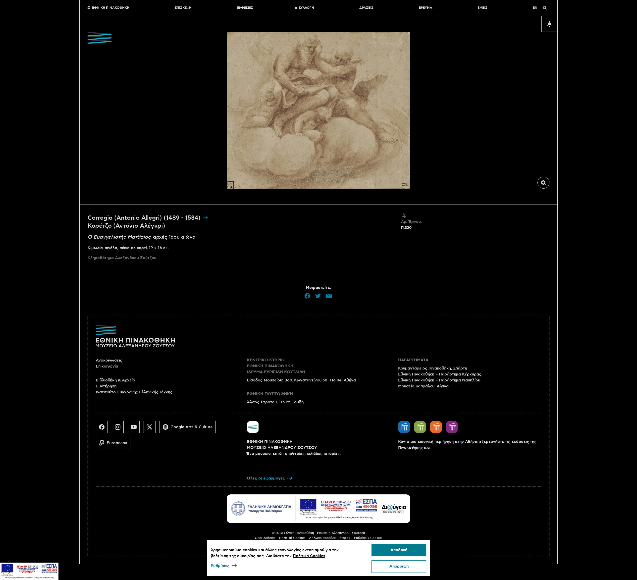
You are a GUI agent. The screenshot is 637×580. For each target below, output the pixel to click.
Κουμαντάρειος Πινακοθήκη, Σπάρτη (432, 368)
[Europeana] (115, 445)
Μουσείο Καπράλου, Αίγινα (423, 386)
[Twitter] (151, 429)
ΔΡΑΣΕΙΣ (366, 8)
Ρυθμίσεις (220, 565)
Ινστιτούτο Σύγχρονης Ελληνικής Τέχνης (134, 392)
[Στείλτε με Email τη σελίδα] (329, 296)
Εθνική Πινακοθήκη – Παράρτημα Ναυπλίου (439, 380)
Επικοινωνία (107, 366)
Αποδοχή (398, 550)
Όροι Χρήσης (265, 538)
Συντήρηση (106, 386)
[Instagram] (120, 429)
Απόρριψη (399, 566)
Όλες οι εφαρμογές (266, 478)
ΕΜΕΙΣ (482, 8)
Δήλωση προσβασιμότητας (329, 538)
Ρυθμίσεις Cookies (368, 538)
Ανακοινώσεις (109, 360)
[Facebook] (104, 429)
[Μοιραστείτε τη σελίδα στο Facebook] (307, 296)
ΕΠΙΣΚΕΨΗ (183, 8)
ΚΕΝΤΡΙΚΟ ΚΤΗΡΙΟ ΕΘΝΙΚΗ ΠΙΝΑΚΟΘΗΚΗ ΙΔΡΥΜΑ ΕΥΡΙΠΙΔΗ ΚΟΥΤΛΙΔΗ (276, 366)
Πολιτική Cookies (292, 538)
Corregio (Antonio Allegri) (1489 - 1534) (145, 218)
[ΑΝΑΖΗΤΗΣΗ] (544, 7)
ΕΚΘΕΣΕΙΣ (245, 8)
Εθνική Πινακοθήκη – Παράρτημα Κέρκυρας (439, 374)
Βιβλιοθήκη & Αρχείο (115, 380)
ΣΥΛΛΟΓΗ (306, 8)
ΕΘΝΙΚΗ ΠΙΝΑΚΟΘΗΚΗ (110, 8)
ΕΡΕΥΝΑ (425, 8)
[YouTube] (136, 429)
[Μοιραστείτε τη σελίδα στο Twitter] (318, 296)
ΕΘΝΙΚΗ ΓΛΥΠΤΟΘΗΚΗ (270, 394)
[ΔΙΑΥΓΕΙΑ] (393, 509)
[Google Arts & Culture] (189, 429)
